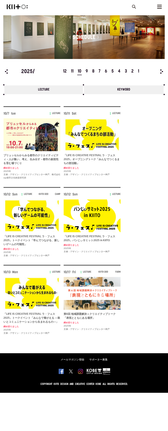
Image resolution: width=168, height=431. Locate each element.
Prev (6, 71)
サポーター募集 (98, 359)
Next (161, 71)
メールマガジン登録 (72, 359)
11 (72, 71)
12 (65, 71)
